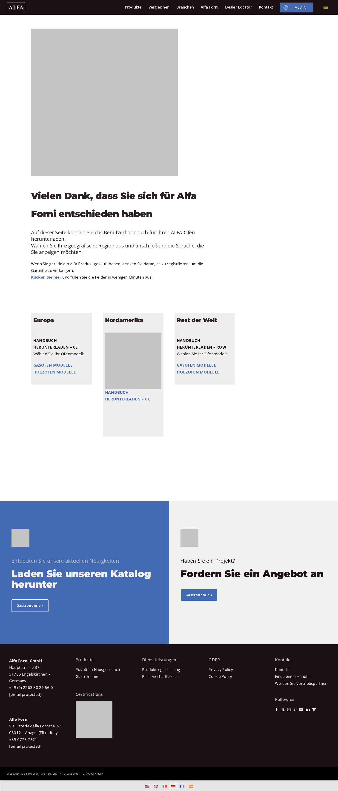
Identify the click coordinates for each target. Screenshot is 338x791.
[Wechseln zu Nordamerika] (147, 785)
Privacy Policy (221, 669)
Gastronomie (87, 676)
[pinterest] (295, 709)
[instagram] (289, 709)
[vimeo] (314, 709)
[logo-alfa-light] (16, 4)
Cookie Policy (220, 676)
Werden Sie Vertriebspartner (301, 683)
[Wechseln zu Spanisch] (190, 785)
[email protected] (25, 694)
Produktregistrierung (161, 669)
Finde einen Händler (293, 676)
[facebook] (277, 709)
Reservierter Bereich (160, 676)
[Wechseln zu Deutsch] (173, 785)
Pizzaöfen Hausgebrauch (98, 669)
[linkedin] (308, 709)
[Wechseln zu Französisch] (182, 785)
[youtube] (301, 709)
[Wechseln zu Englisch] (156, 785)
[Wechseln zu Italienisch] (164, 785)
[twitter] (283, 709)
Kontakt (282, 669)
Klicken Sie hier (46, 277)
